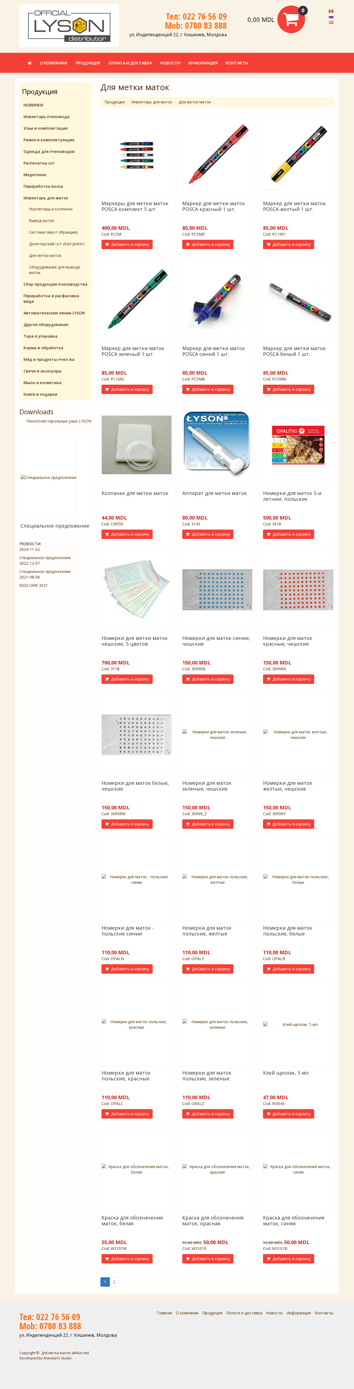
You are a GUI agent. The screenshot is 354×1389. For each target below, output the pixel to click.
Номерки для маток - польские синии (127, 930)
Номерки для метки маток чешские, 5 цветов (134, 641)
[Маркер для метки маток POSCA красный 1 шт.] (217, 155)
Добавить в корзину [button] (129, 244)
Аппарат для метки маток (214, 493)
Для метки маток (195, 102)
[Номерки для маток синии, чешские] (217, 589)
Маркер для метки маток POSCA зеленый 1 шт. (132, 351)
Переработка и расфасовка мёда (51, 298)
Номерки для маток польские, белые (287, 930)
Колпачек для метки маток (134, 493)
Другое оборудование (46, 324)
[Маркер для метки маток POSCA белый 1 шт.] (298, 300)
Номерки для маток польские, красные (126, 1075)
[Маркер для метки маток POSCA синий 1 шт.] (217, 300)
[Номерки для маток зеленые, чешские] (217, 734)
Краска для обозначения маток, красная (213, 1220)
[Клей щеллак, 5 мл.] (298, 1024)
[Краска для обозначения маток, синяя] (298, 1169)
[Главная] (30, 63)
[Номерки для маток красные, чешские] (298, 590)
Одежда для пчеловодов (49, 151)
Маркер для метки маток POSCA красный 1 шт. (213, 206)
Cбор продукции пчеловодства (55, 284)
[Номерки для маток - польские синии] (136, 879)
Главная (164, 1312)
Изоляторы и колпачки (50, 209)
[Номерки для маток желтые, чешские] (298, 734)
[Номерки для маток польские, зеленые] (217, 1024)
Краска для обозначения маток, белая (132, 1220)
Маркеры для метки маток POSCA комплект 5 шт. (134, 206)
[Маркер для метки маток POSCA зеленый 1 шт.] (136, 300)
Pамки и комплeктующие (49, 139)
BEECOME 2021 (33, 585)
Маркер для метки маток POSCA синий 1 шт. (213, 351)
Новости (170, 63)
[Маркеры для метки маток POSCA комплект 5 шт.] (136, 155)
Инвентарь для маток (151, 102)
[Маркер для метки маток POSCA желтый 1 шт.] (298, 155)
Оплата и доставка (130, 63)
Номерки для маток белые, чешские (135, 786)
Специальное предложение (54, 525)
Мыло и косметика (42, 382)
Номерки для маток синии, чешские (216, 641)
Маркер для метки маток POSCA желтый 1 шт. (294, 206)
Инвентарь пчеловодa (46, 116)
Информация (202, 63)
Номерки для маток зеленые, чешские (206, 786)
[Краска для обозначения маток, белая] (136, 1169)
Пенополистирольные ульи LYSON (58, 421)
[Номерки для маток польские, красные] (136, 1024)
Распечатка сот (39, 163)
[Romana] (331, 10)
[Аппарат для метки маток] (217, 445)
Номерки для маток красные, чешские (287, 641)
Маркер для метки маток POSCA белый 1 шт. (294, 351)
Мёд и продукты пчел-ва (49, 359)
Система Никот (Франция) (53, 232)
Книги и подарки (40, 394)
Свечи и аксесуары (42, 371)
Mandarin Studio (58, 1358)
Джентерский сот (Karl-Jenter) (56, 243)
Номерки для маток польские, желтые (206, 930)
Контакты (237, 63)
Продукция (88, 63)
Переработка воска (43, 186)
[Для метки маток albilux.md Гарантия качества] (69, 25)
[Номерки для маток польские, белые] (298, 879)
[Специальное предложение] (49, 477)
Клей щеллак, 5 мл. (286, 1072)
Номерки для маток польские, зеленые (206, 1075)
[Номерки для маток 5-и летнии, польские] (298, 445)
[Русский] (331, 16)
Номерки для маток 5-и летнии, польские (292, 496)
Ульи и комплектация (45, 128)
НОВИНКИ (33, 105)
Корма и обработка (43, 347)
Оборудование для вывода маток (54, 269)
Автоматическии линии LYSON (54, 313)
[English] (331, 21)
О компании (53, 63)
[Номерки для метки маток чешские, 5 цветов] (136, 590)
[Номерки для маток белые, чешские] (136, 735)
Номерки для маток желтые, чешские (287, 786)
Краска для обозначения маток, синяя (293, 1220)
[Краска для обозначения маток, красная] (217, 1169)
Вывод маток (41, 220)
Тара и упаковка (41, 336)
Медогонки (35, 174)
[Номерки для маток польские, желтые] (217, 879)
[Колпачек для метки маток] (136, 445)
